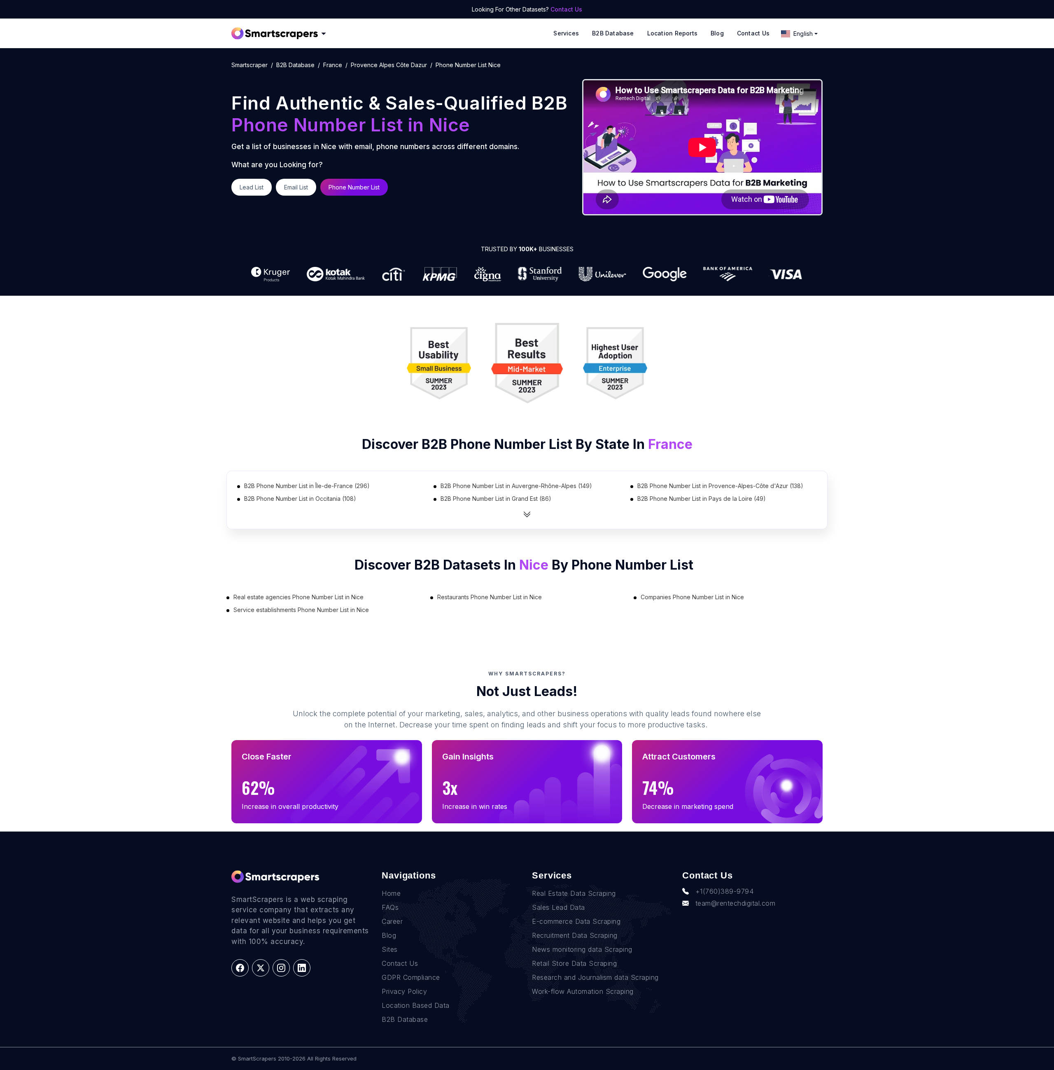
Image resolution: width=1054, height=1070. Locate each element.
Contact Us (566, 9)
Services (566, 33)
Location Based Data (416, 1005)
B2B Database (613, 33)
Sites (390, 949)
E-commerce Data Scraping (576, 921)
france (332, 64)
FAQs (390, 907)
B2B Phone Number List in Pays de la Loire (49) (701, 498)
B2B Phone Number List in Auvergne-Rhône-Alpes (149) (516, 485)
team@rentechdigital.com (735, 903)
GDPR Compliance (411, 977)
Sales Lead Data (558, 907)
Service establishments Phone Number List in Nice (301, 609)
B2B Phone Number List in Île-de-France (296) (307, 485)
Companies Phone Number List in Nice (692, 596)
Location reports (672, 33)
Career (392, 921)
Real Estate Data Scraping (574, 893)
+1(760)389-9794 (724, 891)
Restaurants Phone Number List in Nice (489, 596)
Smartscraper (249, 64)
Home (391, 893)
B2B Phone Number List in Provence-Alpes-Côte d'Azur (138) (720, 485)
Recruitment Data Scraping (575, 935)
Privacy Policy (404, 991)
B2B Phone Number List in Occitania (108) (300, 498)
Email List (296, 187)
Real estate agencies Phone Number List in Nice (298, 596)
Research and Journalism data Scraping (595, 977)
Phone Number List (354, 187)
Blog (717, 33)
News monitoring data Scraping (582, 949)
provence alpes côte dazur (389, 64)
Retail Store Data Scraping (574, 963)
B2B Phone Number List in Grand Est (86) (496, 498)
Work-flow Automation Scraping (583, 991)
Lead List (252, 187)
